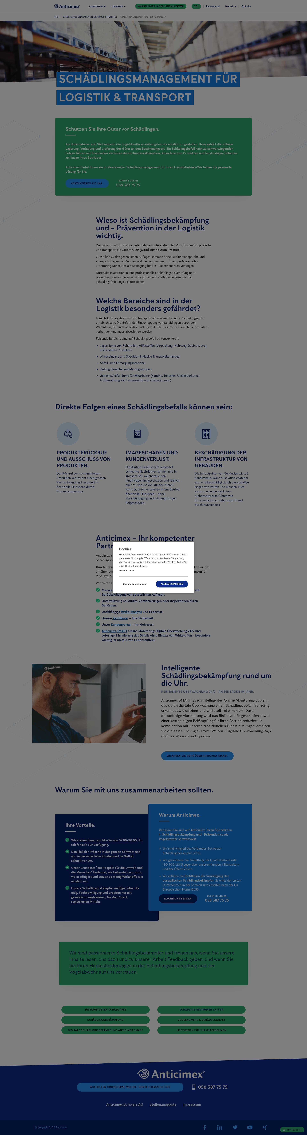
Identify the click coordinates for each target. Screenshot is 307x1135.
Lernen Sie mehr (126, 570)
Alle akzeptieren (172, 584)
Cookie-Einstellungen (135, 584)
